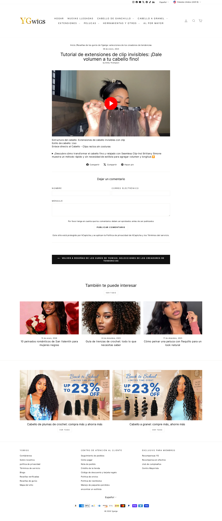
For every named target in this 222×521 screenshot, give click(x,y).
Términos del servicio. (158, 235)
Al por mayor (154, 23)
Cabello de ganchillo (114, 18)
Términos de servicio (30, 468)
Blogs (22, 472)
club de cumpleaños (151, 464)
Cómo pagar (87, 460)
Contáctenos (26, 455)
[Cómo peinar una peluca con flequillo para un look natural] (172, 317)
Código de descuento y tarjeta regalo (99, 472)
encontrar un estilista (91, 489)
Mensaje (57, 201)
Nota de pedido (88, 464)
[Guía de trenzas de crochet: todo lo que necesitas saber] (111, 317)
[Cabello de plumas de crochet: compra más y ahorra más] (65, 395)
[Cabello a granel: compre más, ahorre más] (157, 395)
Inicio (73, 45)
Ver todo (111, 293)
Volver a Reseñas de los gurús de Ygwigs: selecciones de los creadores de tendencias (112, 259)
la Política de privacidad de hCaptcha (123, 235)
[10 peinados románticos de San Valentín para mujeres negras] (49, 317)
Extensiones (68, 23)
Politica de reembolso (91, 481)
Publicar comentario (111, 227)
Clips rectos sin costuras (97, 146)
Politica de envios (89, 476)
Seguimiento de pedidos (92, 455)
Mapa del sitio (26, 485)
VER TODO (64, 430)
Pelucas (90, 23)
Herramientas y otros (120, 23)
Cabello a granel (152, 18)
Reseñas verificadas (29, 476)
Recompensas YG (150, 455)
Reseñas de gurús (28, 481)
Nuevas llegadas (80, 18)
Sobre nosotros (27, 460)
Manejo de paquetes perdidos (95, 485)
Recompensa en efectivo (154, 460)
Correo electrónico (125, 188)
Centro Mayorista (150, 468)
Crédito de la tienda (90, 468)
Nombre (57, 188)
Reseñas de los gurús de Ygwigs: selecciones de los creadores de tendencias (114, 45)
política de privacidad (30, 464)
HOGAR (59, 18)
